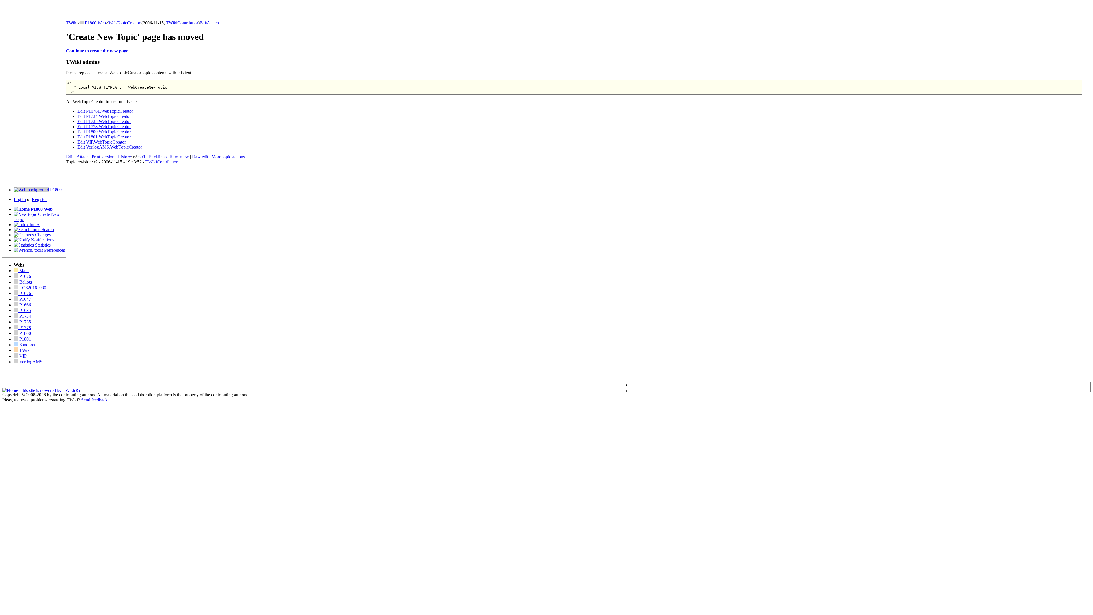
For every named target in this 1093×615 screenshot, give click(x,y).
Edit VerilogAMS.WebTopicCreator (109, 147)
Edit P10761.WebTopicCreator (105, 111)
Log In (20, 199)
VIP (22, 356)
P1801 (24, 339)
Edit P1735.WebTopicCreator (104, 121)
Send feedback (94, 399)
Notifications (42, 239)
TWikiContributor (182, 22)
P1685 (24, 310)
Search (47, 229)
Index (34, 224)
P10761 (25, 293)
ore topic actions (228, 156)
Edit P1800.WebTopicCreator (104, 131)
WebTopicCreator (124, 22)
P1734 (24, 316)
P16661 (25, 304)
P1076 (24, 276)
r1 (143, 156)
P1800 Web (95, 22)
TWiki (71, 22)
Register (39, 199)
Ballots (25, 282)
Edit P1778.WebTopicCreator (104, 126)
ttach (213, 22)
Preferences (54, 250)
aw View (179, 156)
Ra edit (200, 156)
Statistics (42, 245)
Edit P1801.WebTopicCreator (104, 136)
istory (124, 156)
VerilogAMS (30, 361)
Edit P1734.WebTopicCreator (104, 116)
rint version (103, 156)
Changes (42, 234)
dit (203, 22)
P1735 (24, 321)
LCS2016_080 (32, 287)
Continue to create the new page (97, 50)
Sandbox (26, 344)
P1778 (24, 327)
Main (23, 270)
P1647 (24, 299)
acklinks (158, 156)
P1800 (55, 189)
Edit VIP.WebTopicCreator (101, 142)
